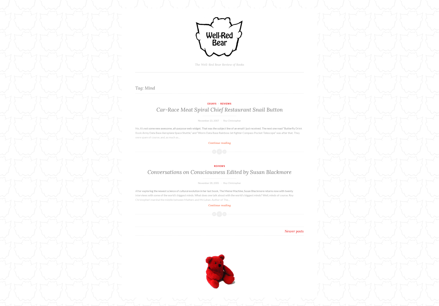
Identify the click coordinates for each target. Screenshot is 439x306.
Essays (212, 103)
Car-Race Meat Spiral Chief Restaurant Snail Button (219, 109)
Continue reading (226, 143)
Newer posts (294, 231)
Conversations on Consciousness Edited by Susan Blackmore (219, 172)
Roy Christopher (232, 120)
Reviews (226, 103)
